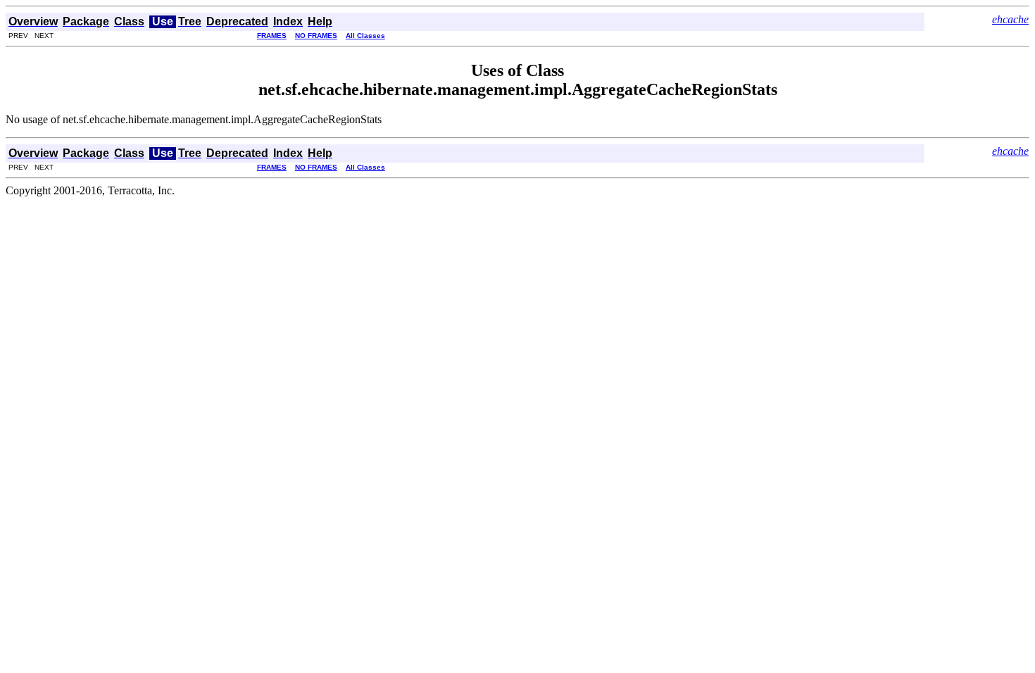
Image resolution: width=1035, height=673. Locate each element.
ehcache (1010, 19)
